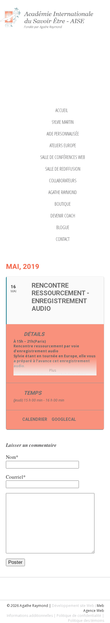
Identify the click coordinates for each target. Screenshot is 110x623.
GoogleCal (64, 419)
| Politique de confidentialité (77, 615)
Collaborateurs (63, 180)
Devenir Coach (62, 215)
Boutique (63, 204)
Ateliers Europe (63, 145)
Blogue (62, 227)
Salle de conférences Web (62, 157)
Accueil (61, 110)
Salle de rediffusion (62, 169)
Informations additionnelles (30, 615)
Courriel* (16, 476)
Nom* (12, 457)
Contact (63, 239)
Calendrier (34, 419)
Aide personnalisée (63, 134)
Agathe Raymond (62, 192)
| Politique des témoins (86, 618)
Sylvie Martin (63, 122)
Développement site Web (73, 605)
